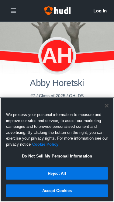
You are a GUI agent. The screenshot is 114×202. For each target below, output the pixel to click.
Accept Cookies (57, 190)
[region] (57, 149)
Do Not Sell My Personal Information (57, 156)
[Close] (106, 105)
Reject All (57, 173)
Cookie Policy (45, 144)
